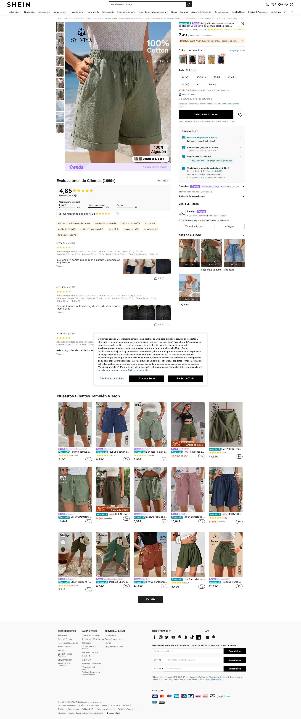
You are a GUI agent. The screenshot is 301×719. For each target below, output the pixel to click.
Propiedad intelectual (105, 709)
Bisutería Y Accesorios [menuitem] (201, 12)
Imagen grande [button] (237, 50)
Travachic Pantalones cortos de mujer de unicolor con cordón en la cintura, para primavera (226, 582)
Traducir (60, 266)
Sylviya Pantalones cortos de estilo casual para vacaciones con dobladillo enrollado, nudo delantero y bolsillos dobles (150, 582)
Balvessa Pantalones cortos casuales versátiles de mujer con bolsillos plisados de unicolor (150, 452)
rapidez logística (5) (67, 229)
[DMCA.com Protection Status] (162, 702)
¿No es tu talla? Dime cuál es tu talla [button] (195, 99)
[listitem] (189, 253)
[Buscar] (189, 4)
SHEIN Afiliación (65, 660)
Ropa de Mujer (78, 18)
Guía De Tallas (88, 656)
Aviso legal (62, 635)
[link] (273, 4)
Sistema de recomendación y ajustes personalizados (80, 713)
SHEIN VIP (86, 660)
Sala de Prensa (64, 647)
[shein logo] (18, 4)
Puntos (108, 643)
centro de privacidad (213, 679)
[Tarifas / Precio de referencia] (188, 35)
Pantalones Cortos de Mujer (131, 18)
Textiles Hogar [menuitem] (238, 12)
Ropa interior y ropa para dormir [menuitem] (153, 12)
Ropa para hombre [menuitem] (126, 12)
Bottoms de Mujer (109, 18)
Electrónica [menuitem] (276, 12)
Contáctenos (110, 635)
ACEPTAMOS (158, 691)
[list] (177, 637)
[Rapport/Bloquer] (169, 278)
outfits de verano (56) (130, 223)
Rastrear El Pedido (90, 652)
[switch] (116, 213)
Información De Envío (91, 635)
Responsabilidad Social (68, 643)
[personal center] (267, 4)
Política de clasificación (91, 664)
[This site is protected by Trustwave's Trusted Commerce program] (154, 702)
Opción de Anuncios (126, 709)
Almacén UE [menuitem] (44, 12)
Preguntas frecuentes (114, 647)
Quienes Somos (65, 639)
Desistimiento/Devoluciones (93, 639)
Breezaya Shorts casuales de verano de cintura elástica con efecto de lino (113, 582)
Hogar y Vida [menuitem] (93, 12)
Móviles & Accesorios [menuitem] (257, 12)
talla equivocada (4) (67, 235)
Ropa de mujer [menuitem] (59, 12)
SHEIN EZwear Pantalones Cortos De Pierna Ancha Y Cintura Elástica (113, 514)
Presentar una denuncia (64, 664)
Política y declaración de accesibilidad (91, 673)
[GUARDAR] (240, 114)
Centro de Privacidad (67, 705)
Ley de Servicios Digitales (65, 655)
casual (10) (114, 229)
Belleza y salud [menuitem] (221, 12)
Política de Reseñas (66, 195)
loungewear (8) (150, 229)
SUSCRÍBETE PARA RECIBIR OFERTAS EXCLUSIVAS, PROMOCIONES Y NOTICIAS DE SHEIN (194, 645)
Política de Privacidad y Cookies (213, 677)
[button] (286, 4)
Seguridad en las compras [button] (199, 156)
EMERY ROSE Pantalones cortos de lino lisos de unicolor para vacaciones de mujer (226, 449)
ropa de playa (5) (131, 229)
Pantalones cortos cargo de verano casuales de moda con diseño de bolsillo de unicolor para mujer (188, 452)
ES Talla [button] (189, 70)
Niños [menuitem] (174, 12)
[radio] (183, 59)
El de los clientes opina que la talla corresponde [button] (204, 90)
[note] (188, 444)
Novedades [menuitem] (29, 12)
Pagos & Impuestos (113, 639)
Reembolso (86, 643)
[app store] (207, 639)
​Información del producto (88, 668)
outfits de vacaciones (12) (92, 229)
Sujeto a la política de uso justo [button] (200, 150)
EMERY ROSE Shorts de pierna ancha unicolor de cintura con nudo (226, 514)
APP (207, 631)
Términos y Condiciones (68, 709)
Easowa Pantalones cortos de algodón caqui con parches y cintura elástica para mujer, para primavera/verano (75, 517)
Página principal (63, 18)
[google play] (213, 639)
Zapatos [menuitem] (184, 12)
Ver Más (150, 599)
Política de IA (87, 709)
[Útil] (156, 278)
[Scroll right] (292, 12)
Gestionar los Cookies (119, 705)
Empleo (61, 650)
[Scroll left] (288, 12)
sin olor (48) (150, 223)
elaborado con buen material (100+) (74, 223)
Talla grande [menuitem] (108, 12)
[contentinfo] (199, 696)
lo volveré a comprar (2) (105, 223)
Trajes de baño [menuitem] (76, 12)
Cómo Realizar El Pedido (89, 647)
